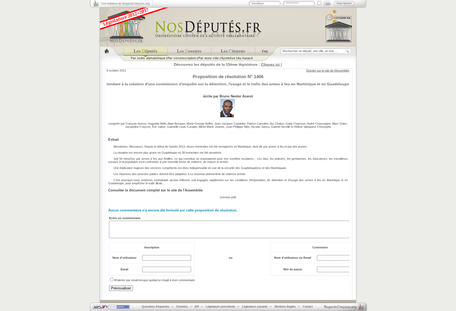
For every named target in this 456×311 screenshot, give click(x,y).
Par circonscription (182, 58)
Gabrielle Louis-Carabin (182, 126)
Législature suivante (255, 306)
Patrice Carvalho (257, 123)
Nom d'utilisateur (124, 257)
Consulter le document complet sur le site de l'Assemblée (155, 190)
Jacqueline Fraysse (137, 126)
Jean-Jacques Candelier (229, 123)
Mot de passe (292, 269)
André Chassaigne (319, 123)
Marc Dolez (339, 123)
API (196, 306)
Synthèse (228, 58)
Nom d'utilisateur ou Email (292, 257)
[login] (327, 3)
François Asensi (136, 123)
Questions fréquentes (155, 306)
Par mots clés (208, 58)
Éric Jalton (158, 126)
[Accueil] (112, 51)
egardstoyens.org (340, 307)
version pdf (228, 197)
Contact (308, 306)
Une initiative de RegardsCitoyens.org (125, 3)
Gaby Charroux (296, 123)
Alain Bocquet (176, 123)
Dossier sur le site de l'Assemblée (327, 70)
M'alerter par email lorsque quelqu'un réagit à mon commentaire (154, 280)
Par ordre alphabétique (148, 58)
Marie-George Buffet (200, 123)
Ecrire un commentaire (124, 218)
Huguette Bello (157, 123)
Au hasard (245, 58)
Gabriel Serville (280, 126)
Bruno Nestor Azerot (236, 96)
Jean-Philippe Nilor (237, 126)
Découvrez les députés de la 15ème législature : (228, 64)
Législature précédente (220, 306)
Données (182, 306)
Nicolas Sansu (260, 126)
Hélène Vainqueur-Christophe (312, 126)
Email (124, 269)
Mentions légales (285, 306)
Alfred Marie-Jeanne (211, 126)
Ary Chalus (277, 123)
